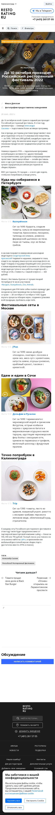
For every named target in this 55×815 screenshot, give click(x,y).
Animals (30, 284)
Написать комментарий (27, 661)
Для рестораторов (13, 764)
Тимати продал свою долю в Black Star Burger (14, 581)
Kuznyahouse (20, 221)
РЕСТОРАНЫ (40, 746)
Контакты (41, 759)
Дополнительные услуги (41, 764)
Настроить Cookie (35, 801)
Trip (15, 503)
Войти (49, 4)
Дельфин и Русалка (24, 414)
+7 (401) (27, 736)
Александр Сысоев (10, 558)
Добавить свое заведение (13, 768)
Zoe (24, 284)
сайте (23, 539)
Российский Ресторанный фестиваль (18, 563)
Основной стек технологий (41, 769)
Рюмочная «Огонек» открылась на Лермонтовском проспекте (39, 584)
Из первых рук (27, 67)
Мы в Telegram (44, 11)
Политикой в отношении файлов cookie (24, 792)
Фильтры (29, 28)
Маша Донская (12, 103)
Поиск (14, 28)
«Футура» (5, 284)
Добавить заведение (29, 731)
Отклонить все (14, 807)
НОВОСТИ (14, 750)
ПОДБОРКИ (40, 750)
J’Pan (15, 346)
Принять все (13, 801)
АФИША (14, 746)
